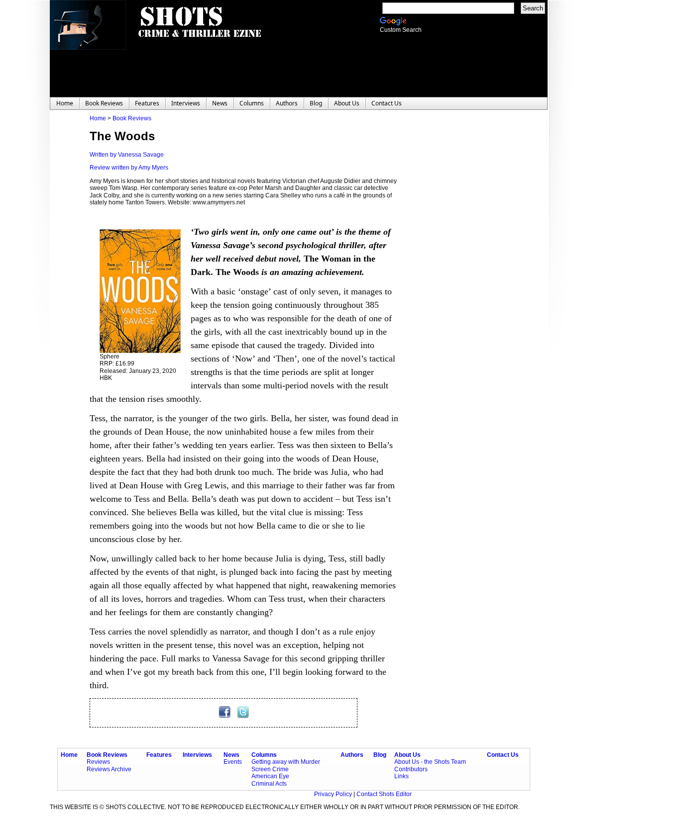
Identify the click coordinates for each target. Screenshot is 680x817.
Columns (264, 754)
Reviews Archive (109, 769)
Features (159, 754)
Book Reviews (132, 118)
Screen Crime (270, 769)
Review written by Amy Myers (129, 167)
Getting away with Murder (285, 761)
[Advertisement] (458, 264)
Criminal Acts (269, 783)
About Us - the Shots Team (430, 761)
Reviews (98, 761)
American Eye (270, 776)
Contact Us (503, 754)
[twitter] (243, 716)
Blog (379, 754)
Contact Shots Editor (384, 794)
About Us (407, 754)
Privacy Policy (333, 794)
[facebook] (225, 716)
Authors (351, 754)
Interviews (197, 754)
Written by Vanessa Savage (127, 154)
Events (233, 761)
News (231, 754)
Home (98, 118)
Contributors (411, 769)
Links (401, 776)
